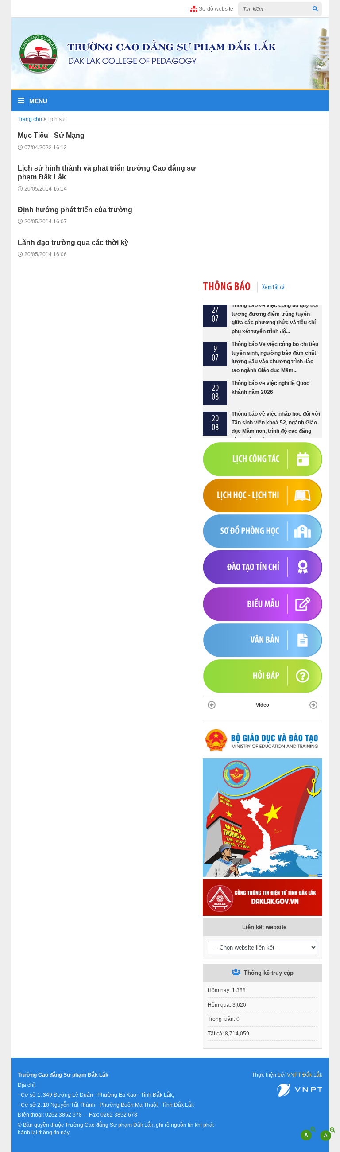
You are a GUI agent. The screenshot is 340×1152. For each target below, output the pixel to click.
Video (262, 705)
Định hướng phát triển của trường (75, 210)
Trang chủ (30, 119)
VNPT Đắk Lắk (304, 1075)
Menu (37, 101)
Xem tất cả (273, 287)
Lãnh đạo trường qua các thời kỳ (73, 242)
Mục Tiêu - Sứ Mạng (51, 135)
